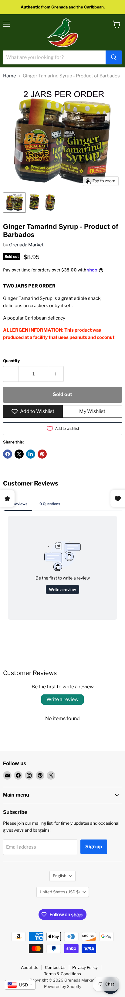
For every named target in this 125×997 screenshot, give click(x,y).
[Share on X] (19, 454)
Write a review (62, 699)
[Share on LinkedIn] (30, 454)
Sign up (93, 846)
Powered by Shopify (62, 986)
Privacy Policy (85, 967)
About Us (29, 967)
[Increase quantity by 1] (56, 374)
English (59, 875)
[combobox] (20, 985)
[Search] (114, 57)
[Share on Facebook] (7, 454)
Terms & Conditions (62, 973)
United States (60, 891)
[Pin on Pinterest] (42, 454)
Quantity (11, 361)
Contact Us (55, 967)
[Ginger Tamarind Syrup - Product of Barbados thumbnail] (14, 202)
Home (9, 76)
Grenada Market (26, 245)
